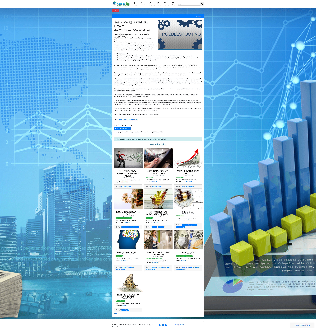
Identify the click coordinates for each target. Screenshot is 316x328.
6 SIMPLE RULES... (188, 211)
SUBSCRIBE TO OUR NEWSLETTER (301, 325)
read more (125, 182)
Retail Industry (149, 177)
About (135, 5)
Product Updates (150, 258)
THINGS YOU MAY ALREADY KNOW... (127, 252)
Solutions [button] (144, 5)
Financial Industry (120, 218)
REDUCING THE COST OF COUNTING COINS (127, 213)
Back (116, 11)
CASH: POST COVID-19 (188, 252)
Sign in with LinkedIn (122, 129)
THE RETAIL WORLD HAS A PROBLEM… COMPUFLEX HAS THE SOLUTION (128, 173)
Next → (116, 313)
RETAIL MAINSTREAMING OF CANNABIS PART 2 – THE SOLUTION (158, 213)
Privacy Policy (179, 324)
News (159, 5)
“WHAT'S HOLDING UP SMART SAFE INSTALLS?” (188, 172)
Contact (166, 5)
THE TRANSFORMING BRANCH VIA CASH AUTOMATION (128, 295)
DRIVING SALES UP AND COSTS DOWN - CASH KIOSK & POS (158, 253)
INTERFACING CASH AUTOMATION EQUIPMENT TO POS (158, 172)
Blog (173, 5)
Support (152, 5)
